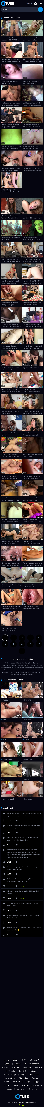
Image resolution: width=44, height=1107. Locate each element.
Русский (7, 1064)
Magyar (9, 1089)
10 (39, 644)
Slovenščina (10, 1078)
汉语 (24, 1060)
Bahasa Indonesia (32, 1064)
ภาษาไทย (16, 1082)
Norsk (6, 1082)
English (5, 1067)
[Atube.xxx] (7, 3)
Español (18, 1064)
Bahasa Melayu (10, 1074)
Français (15, 1067)
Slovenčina (23, 1078)
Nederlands (34, 1074)
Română (22, 1071)
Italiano (33, 1071)
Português (33, 1089)
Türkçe (27, 1082)
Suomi (6, 1085)
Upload (35, 3)
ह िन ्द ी (34, 1060)
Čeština (36, 1085)
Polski (15, 1060)
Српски (35, 1078)
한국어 (23, 1074)
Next (22, 651)
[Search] (40, 9)
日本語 (36, 1082)
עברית (6, 1060)
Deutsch (38, 1067)
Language (30, 3)
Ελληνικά (25, 1085)
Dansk (15, 1085)
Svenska (11, 1071)
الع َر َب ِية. (27, 1067)
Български (21, 1089)
